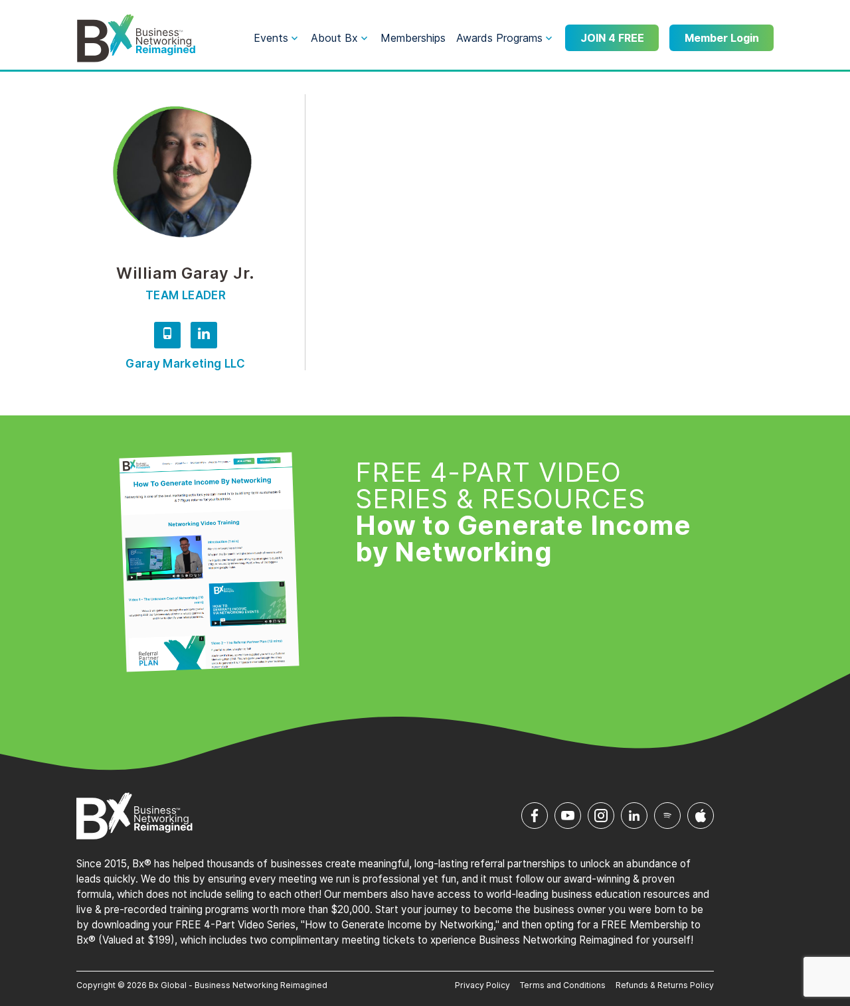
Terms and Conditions (563, 985)
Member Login (722, 37)
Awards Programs (499, 37)
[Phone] (167, 337)
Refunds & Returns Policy (665, 985)
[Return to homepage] (136, 38)
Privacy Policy (482, 985)
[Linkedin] (204, 337)
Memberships (413, 37)
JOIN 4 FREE (612, 37)
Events (271, 37)
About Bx (334, 37)
